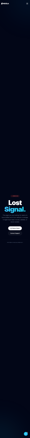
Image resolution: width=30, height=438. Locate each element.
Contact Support (15, 233)
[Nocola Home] (5, 3)
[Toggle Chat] (26, 434)
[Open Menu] (27, 3)
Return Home (16, 228)
